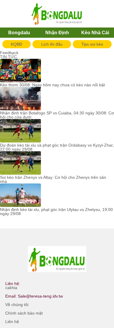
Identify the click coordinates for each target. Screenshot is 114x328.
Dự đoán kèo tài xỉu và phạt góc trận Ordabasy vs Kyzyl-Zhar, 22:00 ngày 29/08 (57, 147)
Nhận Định (57, 32)
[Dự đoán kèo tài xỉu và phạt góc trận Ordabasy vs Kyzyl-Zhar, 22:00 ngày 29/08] (20, 131)
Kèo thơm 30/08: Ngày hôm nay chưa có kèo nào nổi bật (52, 85)
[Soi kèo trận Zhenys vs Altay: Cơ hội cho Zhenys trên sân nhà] (20, 163)
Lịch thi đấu (52, 44)
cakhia (11, 288)
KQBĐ (16, 44)
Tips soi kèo (92, 44)
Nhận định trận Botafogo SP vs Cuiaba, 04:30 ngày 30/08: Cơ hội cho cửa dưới (57, 115)
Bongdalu (19, 32)
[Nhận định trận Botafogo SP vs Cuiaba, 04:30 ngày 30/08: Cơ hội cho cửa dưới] (20, 99)
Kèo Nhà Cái (95, 32)
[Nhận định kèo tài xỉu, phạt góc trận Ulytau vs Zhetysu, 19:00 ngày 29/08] (20, 195)
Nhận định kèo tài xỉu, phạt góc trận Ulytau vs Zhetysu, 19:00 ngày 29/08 (56, 211)
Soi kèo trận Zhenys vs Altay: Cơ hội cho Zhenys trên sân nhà (53, 179)
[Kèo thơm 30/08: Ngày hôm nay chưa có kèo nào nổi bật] (20, 71)
